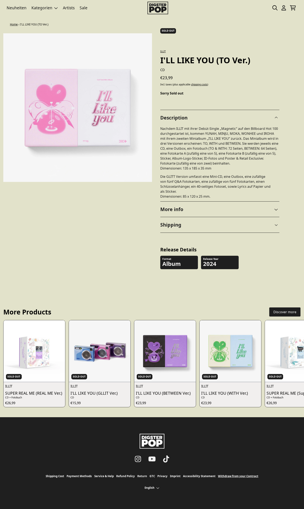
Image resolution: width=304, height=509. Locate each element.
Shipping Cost (55, 476)
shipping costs (199, 84)
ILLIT (163, 51)
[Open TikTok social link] (166, 459)
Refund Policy (125, 476)
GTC (152, 476)
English (149, 488)
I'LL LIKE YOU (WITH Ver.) (224, 393)
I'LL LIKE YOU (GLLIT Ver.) (94, 393)
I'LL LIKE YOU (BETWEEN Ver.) (163, 393)
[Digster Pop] (157, 8)
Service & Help (104, 476)
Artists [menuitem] (69, 8)
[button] (219, 209)
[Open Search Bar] (275, 8)
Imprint (175, 476)
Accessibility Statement (199, 476)
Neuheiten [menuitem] (16, 8)
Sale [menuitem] (83, 8)
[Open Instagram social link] (137, 459)
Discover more (284, 312)
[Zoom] (77, 107)
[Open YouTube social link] (152, 459)
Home (14, 24)
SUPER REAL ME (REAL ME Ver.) (33, 393)
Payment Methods (79, 476)
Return (142, 476)
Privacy (162, 476)
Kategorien (41, 8)
